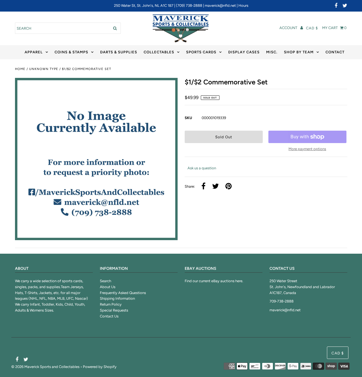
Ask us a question (202, 168)
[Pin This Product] (228, 187)
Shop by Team (299, 52)
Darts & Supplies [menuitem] (118, 52)
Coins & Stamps (71, 52)
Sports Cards (201, 52)
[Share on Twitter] (215, 187)
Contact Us (109, 316)
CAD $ (312, 28)
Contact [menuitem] (335, 52)
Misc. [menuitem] (271, 52)
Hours (243, 5)
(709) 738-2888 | (190, 5)
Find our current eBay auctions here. (214, 281)
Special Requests (114, 310)
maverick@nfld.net (220, 5)
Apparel (34, 52)
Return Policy (111, 304)
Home (20, 69)
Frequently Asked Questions (123, 293)
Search (105, 281)
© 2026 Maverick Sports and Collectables (45, 367)
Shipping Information (117, 298)
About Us (107, 287)
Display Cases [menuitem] (244, 52)
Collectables (159, 52)
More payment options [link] (307, 149)
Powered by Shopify (100, 367)
